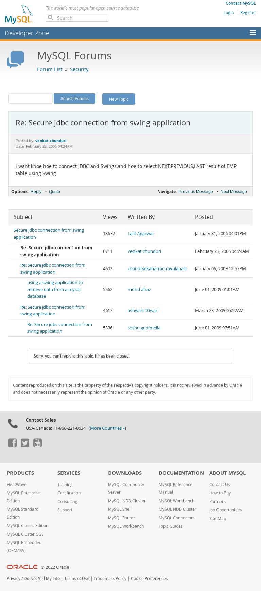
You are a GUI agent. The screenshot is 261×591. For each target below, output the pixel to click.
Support (64, 509)
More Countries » (107, 428)
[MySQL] (19, 14)
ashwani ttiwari (143, 310)
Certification (69, 493)
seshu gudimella (144, 328)
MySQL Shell (120, 509)
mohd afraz (139, 289)
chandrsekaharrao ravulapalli (157, 269)
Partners (217, 501)
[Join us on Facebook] (12, 445)
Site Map (217, 518)
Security (79, 69)
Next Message (234, 191)
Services (68, 472)
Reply (36, 191)
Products (20, 472)
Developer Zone (27, 33)
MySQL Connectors (177, 517)
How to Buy (220, 493)
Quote (54, 191)
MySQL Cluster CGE (25, 534)
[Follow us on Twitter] (24, 445)
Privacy (13, 578)
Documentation (181, 472)
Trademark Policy (110, 578)
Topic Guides (171, 526)
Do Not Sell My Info (42, 578)
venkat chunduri (144, 251)
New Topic (118, 99)
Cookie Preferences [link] (149, 578)
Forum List (49, 69)
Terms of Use (76, 578)
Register (248, 12)
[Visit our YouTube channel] (37, 445)
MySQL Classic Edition (27, 525)
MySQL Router (121, 517)
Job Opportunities (225, 509)
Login (229, 12)
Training (65, 484)
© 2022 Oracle (55, 567)
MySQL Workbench (126, 526)
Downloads (125, 472)
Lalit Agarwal (140, 234)
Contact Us (219, 484)
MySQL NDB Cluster (127, 500)
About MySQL (227, 472)
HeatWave (17, 484)
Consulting (67, 501)
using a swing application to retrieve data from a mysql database (55, 289)
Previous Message (196, 191)
